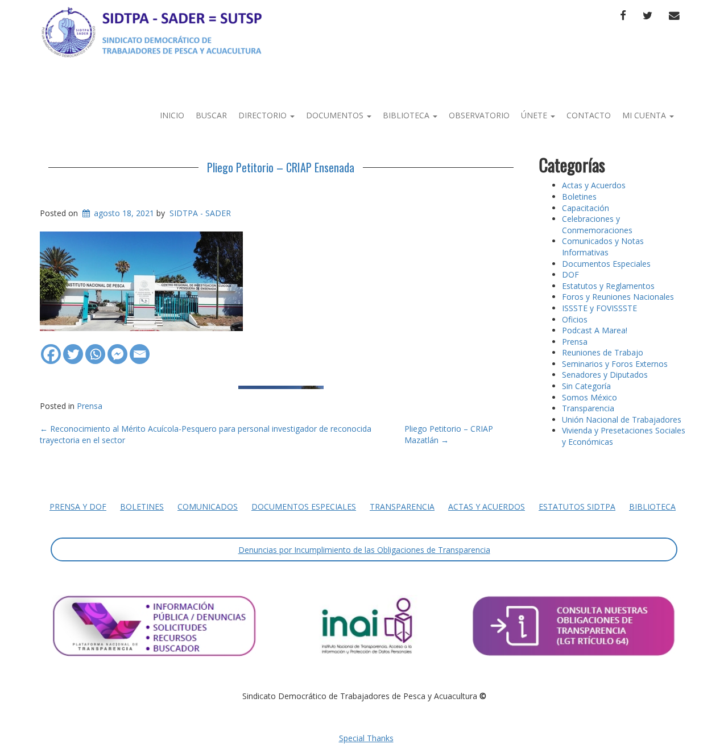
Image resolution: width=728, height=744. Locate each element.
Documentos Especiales (606, 263)
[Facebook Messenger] (117, 348)
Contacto (588, 115)
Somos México (589, 397)
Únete (535, 115)
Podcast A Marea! (594, 330)
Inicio (172, 115)
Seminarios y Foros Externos (615, 363)
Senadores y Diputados (605, 374)
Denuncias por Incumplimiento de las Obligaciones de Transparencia (364, 549)
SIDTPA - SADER (200, 213)
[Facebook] (51, 348)
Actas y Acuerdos (594, 185)
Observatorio (479, 115)
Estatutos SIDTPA (577, 506)
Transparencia (588, 408)
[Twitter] (73, 348)
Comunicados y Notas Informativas (603, 246)
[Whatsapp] (95, 348)
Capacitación (585, 207)
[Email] (140, 348)
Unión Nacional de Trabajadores (621, 419)
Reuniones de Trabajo (602, 352)
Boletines (579, 196)
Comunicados (207, 506)
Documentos (336, 115)
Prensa (89, 405)
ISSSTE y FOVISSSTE (599, 308)
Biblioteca (407, 115)
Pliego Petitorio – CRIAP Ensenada (280, 167)
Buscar (211, 115)
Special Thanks (366, 738)
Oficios (575, 319)
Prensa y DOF (77, 506)
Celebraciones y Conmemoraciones (597, 224)
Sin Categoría (586, 386)
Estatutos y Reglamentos (608, 285)
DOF (570, 274)
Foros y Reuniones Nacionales (618, 296)
